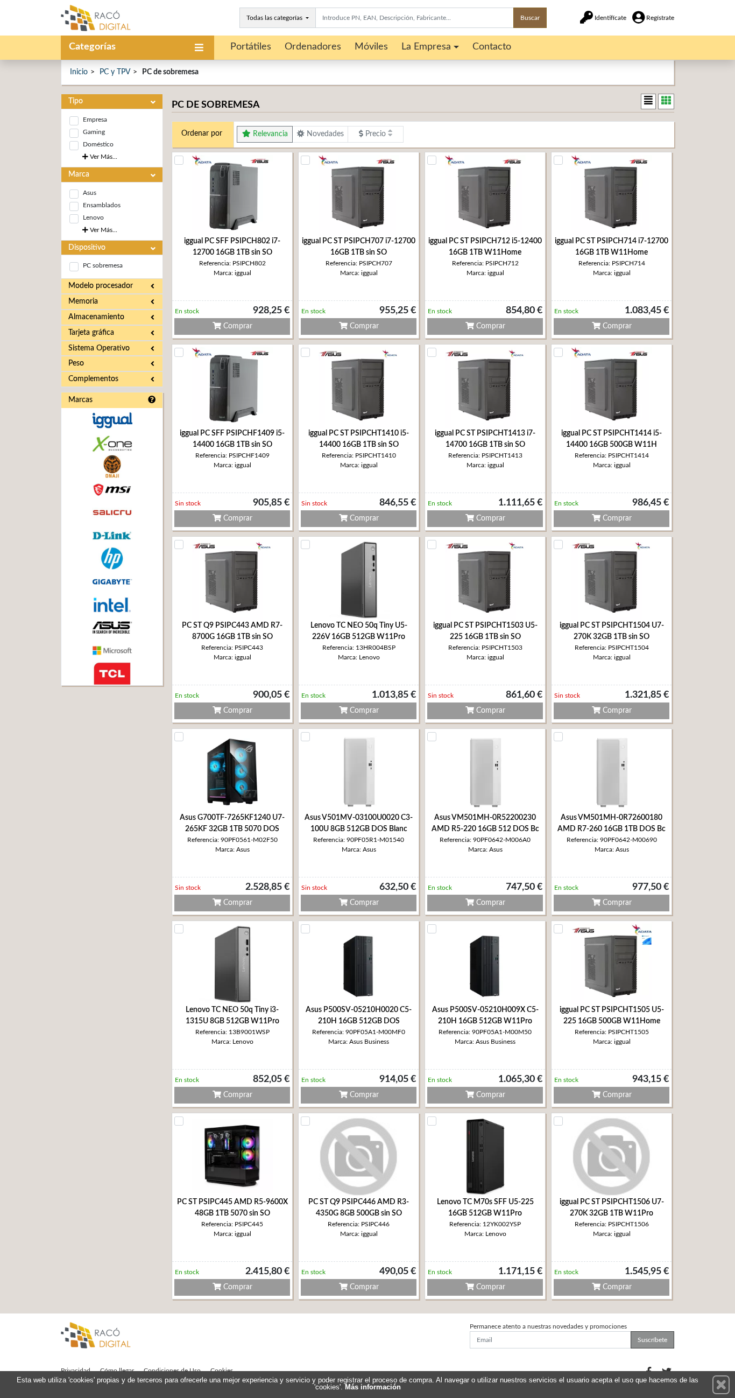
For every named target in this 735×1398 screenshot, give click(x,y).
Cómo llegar (117, 1370)
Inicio (79, 72)
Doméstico (98, 144)
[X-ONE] (111, 443)
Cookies (221, 1370)
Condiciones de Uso (172, 1370)
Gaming (94, 132)
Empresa (95, 119)
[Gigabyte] (111, 581)
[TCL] (111, 673)
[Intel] (111, 604)
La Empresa (426, 47)
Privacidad (75, 1370)
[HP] (111, 558)
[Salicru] (111, 512)
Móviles (371, 47)
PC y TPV (115, 72)
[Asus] (111, 628)
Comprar (236, 326)
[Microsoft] (111, 650)
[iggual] (111, 420)
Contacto (491, 47)
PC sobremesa (103, 265)
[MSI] (111, 489)
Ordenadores (313, 47)
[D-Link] (111, 535)
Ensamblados (102, 205)
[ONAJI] (111, 466)
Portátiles (250, 47)
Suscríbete (652, 1340)
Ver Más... (102, 156)
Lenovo (93, 217)
